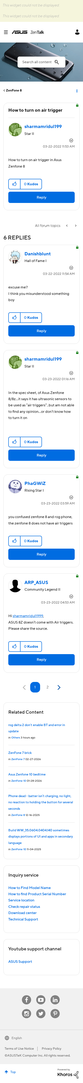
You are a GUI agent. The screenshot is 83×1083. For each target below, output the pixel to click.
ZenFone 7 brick (20, 753)
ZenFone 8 (14, 90)
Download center (22, 913)
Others (15, 737)
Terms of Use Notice (19, 1049)
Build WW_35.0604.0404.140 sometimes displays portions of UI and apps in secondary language (40, 836)
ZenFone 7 (18, 759)
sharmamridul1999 (28, 616)
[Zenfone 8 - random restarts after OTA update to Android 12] (75, 226)
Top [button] (13, 1072)
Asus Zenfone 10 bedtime (27, 774)
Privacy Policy (51, 1049)
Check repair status (24, 906)
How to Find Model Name (29, 888)
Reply (41, 197)
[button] (15, 184)
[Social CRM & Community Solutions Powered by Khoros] (68, 1073)
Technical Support (23, 919)
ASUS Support (20, 961)
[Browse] (7, 32)
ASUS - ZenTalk (28, 32)
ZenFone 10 (18, 781)
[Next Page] (58, 687)
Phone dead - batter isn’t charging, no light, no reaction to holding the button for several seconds (40, 802)
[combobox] (41, 62)
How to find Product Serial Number (37, 894)
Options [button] (77, 90)
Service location (21, 900)
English (17, 1038)
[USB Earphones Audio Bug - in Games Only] (67, 226)
